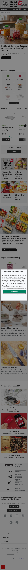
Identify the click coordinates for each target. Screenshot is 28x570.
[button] (14, 298)
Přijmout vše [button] (14, 291)
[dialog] (14, 285)
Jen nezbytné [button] (14, 294)
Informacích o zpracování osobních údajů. (16, 288)
